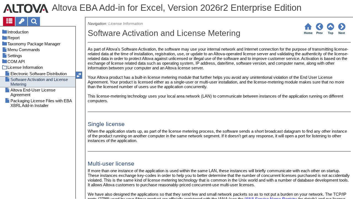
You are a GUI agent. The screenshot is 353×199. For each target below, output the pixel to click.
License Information (125, 24)
